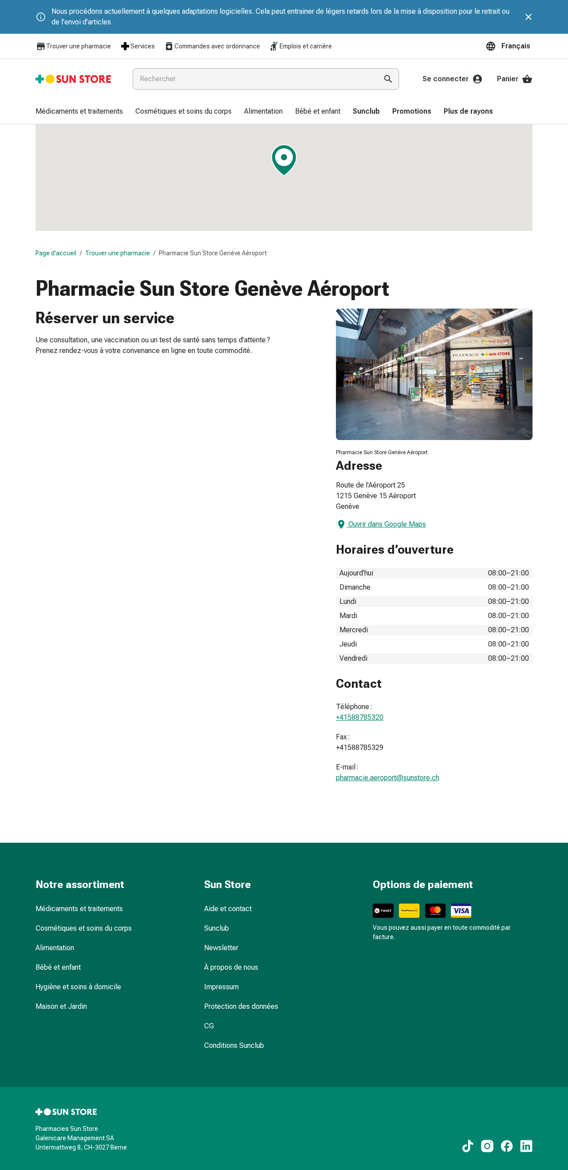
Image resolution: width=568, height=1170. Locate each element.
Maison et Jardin (61, 1006)
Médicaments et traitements (79, 908)
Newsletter (221, 948)
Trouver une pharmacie (78, 46)
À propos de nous (231, 967)
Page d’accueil (56, 253)
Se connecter (445, 79)
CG (209, 1026)
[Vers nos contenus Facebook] (507, 1146)
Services (142, 46)
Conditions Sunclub (234, 1045)
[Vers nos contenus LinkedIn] (526, 1146)
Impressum (221, 987)
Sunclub (216, 928)
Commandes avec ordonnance (217, 46)
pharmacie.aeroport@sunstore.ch (387, 777)
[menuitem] (79, 111)
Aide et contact (228, 908)
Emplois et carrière (306, 46)
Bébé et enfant (58, 967)
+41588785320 (359, 717)
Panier (507, 79)
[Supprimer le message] (528, 16)
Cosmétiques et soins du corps (84, 928)
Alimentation (55, 948)
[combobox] (253, 79)
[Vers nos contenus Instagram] (487, 1146)
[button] (508, 46)
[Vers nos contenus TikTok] (468, 1146)
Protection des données (241, 1006)
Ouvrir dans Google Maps (387, 524)
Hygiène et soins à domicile (78, 987)
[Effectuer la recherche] (388, 79)
